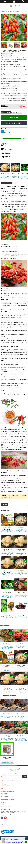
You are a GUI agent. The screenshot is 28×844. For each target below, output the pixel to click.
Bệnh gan (2, 801)
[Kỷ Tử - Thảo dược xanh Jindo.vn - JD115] (21, 639)
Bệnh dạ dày (3, 804)
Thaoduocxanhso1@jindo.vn (8, 814)
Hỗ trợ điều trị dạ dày (4, 796)
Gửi (25, 776)
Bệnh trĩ (2, 782)
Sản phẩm (3, 824)
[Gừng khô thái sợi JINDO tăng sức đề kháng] (15, 171)
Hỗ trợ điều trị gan (4, 793)
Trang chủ (4, 11)
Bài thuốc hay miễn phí (6, 806)
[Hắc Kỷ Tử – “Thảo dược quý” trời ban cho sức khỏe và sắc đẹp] (7, 731)
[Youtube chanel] (5, 817)
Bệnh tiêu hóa (3, 802)
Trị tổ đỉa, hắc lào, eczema (5, 785)
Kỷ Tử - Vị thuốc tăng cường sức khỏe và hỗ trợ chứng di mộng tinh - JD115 (14, 51)
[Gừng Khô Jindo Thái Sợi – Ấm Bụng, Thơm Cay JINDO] (20, 523)
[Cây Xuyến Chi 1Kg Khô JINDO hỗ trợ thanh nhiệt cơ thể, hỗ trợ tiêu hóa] (7, 588)
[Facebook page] (2, 817)
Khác (2, 788)
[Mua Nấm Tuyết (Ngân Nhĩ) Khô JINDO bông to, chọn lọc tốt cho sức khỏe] (7, 545)
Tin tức (2, 826)
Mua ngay (14, 117)
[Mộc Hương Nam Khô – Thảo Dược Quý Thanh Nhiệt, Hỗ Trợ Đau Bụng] (7, 609)
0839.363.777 (8, 131)
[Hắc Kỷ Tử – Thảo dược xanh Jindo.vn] (21, 709)
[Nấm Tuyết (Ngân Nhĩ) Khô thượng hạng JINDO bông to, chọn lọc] (20, 545)
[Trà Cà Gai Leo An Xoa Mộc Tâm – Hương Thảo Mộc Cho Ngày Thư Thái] (7, 523)
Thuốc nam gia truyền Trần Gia (8, 780)
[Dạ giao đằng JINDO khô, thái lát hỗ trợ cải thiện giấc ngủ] (20, 588)
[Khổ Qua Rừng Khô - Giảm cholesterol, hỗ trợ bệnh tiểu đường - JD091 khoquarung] (7, 639)
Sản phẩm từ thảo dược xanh (7, 791)
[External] (13, 832)
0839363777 (6, 815)
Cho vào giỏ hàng (14, 123)
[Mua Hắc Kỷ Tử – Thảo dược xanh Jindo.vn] (7, 709)
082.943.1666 (8, 132)
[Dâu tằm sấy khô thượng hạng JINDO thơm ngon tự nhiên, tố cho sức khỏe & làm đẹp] (20, 609)
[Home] (14, 6)
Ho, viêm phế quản (4, 794)
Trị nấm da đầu (3, 784)
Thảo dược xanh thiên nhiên (13, 11)
